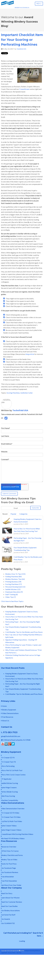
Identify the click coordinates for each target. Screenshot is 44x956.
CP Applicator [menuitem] (6, 779)
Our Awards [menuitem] (5, 919)
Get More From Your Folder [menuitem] (11, 885)
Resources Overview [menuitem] (8, 847)
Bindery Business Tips (15, 579)
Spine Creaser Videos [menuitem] (9, 826)
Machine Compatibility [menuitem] (9, 800)
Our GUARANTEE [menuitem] (8, 923)
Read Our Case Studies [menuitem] (9, 906)
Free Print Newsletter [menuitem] (9, 881)
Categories (23, 514)
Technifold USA (21, 49)
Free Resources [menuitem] (7, 717)
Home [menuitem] (4, 706)
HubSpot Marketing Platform (32, 950)
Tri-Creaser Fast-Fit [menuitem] (8, 762)
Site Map (18, 952)
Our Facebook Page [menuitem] (8, 868)
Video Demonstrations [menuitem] (10, 713)
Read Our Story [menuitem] (6, 893)
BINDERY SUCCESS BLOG (22, 7)
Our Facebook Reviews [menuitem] (9, 872)
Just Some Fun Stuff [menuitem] (8, 915)
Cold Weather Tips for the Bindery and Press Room (24, 632)
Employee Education (14, 592)
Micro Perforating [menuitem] (8, 766)
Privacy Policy (12, 952)
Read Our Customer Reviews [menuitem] (11, 902)
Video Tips (10, 597)
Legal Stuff (4, 952)
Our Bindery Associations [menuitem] (10, 910)
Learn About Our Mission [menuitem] (10, 898)
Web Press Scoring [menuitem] (8, 796)
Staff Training (11, 594)
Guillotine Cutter (26, 393)
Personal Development (15, 587)
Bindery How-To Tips (15, 574)
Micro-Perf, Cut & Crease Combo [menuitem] (13, 775)
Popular (13, 514)
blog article (30, 354)
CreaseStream (24, 89)
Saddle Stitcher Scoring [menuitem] (9, 783)
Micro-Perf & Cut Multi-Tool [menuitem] (11, 770)
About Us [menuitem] (5, 721)
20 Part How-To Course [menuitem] (9, 851)
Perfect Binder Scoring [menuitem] (9, 792)
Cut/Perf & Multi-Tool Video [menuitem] (11, 821)
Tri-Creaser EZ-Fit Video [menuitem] (10, 813)
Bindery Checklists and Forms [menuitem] (12, 855)
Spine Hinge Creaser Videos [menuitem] (11, 830)
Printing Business (13, 582)
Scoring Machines (13, 393)
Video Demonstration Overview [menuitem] (12, 808)
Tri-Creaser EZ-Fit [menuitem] (8, 757)
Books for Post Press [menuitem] (9, 864)
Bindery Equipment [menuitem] (9, 710)
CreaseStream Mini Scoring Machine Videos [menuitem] (17, 834)
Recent (5, 514)
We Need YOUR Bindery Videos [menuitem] (13, 838)
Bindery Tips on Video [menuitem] (9, 859)
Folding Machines (13, 576)
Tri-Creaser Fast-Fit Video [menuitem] (11, 817)
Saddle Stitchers (12, 589)
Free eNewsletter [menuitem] (7, 877)
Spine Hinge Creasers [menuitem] (9, 787)
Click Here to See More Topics (12, 601)
